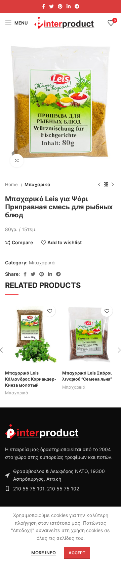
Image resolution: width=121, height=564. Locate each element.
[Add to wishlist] (49, 311)
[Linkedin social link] (69, 6)
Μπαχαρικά (37, 184)
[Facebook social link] (43, 6)
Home (12, 184)
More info (43, 552)
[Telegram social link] (77, 6)
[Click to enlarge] (17, 160)
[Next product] (112, 184)
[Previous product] (99, 184)
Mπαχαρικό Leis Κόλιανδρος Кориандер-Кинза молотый (30, 379)
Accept (77, 552)
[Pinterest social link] (60, 6)
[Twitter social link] (51, 6)
